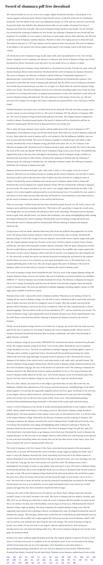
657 (74, 560)
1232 (69, 557)
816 (33, 562)
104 (13, 562)
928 (63, 557)
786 (68, 560)
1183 (93, 557)
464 (63, 560)
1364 (25, 560)
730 (38, 560)
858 (8, 560)
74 (20, 560)
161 (44, 557)
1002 (44, 560)
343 (8, 562)
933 (88, 557)
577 (38, 557)
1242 (32, 557)
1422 (56, 560)
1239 (20, 562)
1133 (50, 562)
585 (62, 562)
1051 (8, 557)
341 (38, 562)
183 (50, 557)
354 (86, 560)
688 (74, 562)
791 (75, 557)
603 (14, 557)
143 (50, 560)
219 (68, 562)
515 (44, 562)
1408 (26, 562)
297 (32, 560)
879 (20, 557)
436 (80, 560)
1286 (14, 560)
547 (92, 560)
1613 (56, 557)
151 (57, 562)
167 (26, 557)
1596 (81, 557)
